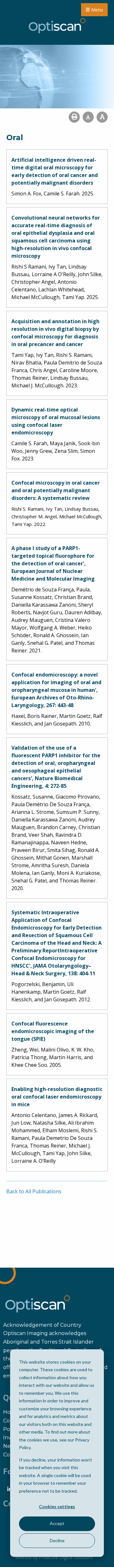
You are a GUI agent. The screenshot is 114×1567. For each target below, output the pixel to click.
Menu (96, 10)
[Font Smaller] (88, 117)
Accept (57, 1523)
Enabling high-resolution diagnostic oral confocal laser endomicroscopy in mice (56, 1097)
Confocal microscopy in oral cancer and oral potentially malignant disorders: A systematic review (55, 490)
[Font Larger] (102, 117)
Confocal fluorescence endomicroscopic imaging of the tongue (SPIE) (52, 1031)
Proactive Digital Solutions (66, 1557)
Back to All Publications (33, 1191)
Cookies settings (57, 1506)
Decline (57, 1540)
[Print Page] (74, 117)
